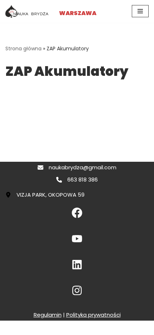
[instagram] (77, 290)
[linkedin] (77, 264)
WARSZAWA (77, 13)
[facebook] (77, 213)
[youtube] (77, 238)
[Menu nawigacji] (140, 11)
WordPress (102, 327)
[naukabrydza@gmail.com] (77, 167)
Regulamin (48, 314)
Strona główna (23, 48)
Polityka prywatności (93, 314)
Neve (44, 327)
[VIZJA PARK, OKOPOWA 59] (45, 195)
